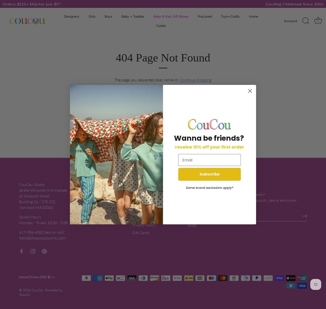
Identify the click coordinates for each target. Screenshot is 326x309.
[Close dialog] (250, 91)
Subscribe (210, 174)
